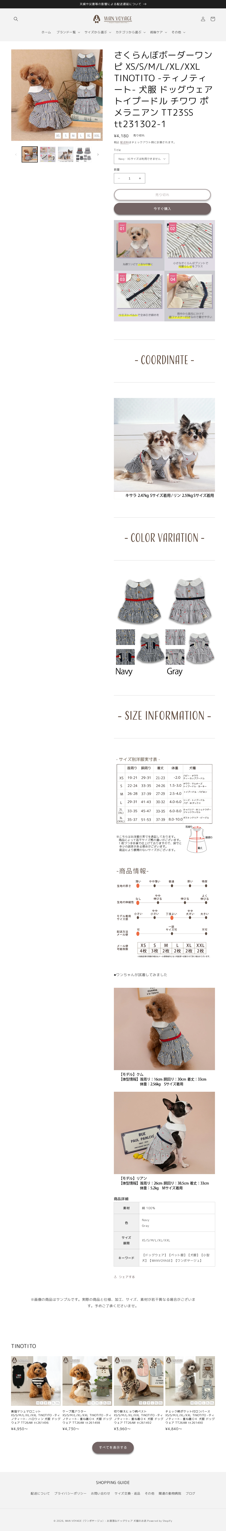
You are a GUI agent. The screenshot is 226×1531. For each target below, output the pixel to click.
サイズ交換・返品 (127, 1493)
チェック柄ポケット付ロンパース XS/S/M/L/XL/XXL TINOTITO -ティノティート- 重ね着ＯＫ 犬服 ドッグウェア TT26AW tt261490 (190, 1417)
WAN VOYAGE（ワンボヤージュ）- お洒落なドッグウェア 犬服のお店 (106, 1521)
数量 (117, 170)
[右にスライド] (98, 154)
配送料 (124, 142)
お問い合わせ (100, 1493)
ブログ (190, 1493)
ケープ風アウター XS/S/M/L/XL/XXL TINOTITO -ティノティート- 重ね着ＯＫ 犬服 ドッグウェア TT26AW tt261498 (87, 1417)
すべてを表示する (113, 1447)
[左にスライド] (16, 154)
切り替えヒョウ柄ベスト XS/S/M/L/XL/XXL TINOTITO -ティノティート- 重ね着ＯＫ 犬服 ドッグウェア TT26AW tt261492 (138, 1417)
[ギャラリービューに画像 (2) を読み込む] (47, 154)
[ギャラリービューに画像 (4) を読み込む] (83, 154)
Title (117, 150)
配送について (40, 1493)
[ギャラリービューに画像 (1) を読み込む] (30, 154)
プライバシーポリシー (70, 1493)
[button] (16, 19)
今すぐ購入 (162, 208)
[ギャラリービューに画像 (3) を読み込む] (65, 154)
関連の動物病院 (170, 1493)
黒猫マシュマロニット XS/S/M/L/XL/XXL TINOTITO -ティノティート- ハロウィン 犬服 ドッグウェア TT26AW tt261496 (35, 1417)
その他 (149, 1493)
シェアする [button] (127, 1277)
